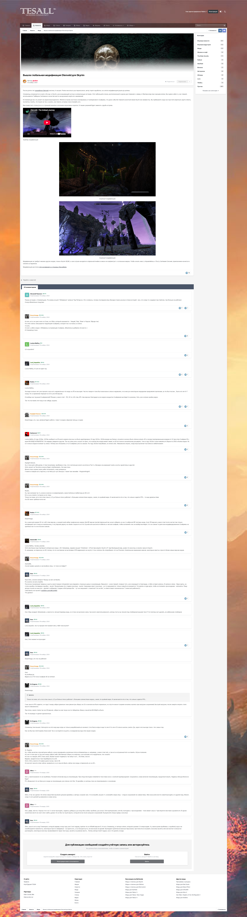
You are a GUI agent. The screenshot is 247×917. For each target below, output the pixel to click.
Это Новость (216, 25)
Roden (32, 382)
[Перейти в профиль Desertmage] (27, 316)
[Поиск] (224, 25)
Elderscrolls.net (28, 897)
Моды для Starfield (131, 889)
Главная (27, 25)
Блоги (107, 25)
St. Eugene (33, 684)
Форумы (97, 25)
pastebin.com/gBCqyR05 (49, 590)
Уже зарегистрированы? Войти (196, 11)
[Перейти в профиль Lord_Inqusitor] (27, 363)
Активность (118, 25)
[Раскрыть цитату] (28, 695)
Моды (48, 25)
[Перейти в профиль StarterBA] (27, 541)
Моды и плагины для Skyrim (134, 882)
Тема (27, 914)
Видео (87, 25)
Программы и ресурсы (183, 882)
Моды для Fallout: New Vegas (134, 895)
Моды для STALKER (182, 889)
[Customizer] (221, 11)
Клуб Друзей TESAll (30, 884)
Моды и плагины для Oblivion (134, 884)
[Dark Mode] (225, 11)
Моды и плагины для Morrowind (135, 887)
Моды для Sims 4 (181, 892)
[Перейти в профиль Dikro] (27, 772)
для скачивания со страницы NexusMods (52, 267)
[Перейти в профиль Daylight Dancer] (27, 415)
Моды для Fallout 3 (131, 892)
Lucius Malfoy (35, 343)
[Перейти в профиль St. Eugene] (27, 685)
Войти (147, 861)
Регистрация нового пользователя (68, 861)
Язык (21, 914)
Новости (38, 25)
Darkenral (33, 433)
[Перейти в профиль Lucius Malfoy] (27, 344)
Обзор (131, 25)
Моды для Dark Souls (182, 884)
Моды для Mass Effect (183, 887)
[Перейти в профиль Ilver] (27, 575)
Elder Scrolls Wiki (29, 894)
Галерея (68, 25)
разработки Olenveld (42, 90)
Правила (26, 882)
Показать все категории (210, 90)
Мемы (78, 25)
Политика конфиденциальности (40, 914)
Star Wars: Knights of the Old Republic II (188, 895)
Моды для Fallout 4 (131, 897)
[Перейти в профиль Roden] (27, 383)
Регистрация (213, 11)
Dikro (32, 770)
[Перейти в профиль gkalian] (24, 81)
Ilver (31, 573)
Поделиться (170, 81)
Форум (77, 884)
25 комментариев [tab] (30, 287)
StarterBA (33, 539)
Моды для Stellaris (182, 897)
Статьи (57, 25)
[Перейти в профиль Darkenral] (27, 434)
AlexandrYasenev (36, 294)
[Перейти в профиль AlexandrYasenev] (27, 295)
